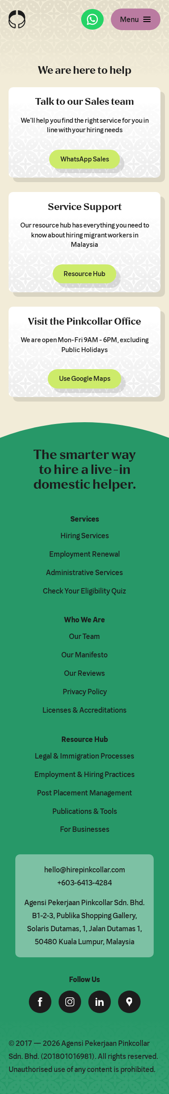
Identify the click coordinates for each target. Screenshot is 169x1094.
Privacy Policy (85, 691)
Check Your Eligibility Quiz (84, 590)
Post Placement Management (84, 792)
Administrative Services (84, 572)
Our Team (84, 636)
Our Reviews (84, 673)
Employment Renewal (84, 553)
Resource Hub (84, 273)
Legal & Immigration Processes (84, 755)
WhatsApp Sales (84, 159)
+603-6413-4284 (84, 882)
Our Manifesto (84, 654)
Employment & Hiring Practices (84, 774)
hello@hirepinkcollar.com (84, 869)
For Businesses (85, 829)
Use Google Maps (84, 378)
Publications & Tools (84, 811)
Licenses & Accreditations (84, 710)
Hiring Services (84, 535)
